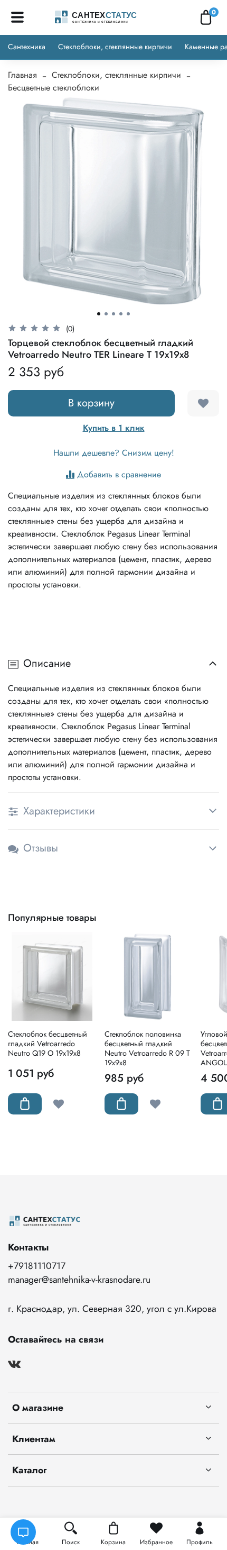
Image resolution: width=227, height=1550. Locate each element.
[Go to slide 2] (106, 313)
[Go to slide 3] (113, 313)
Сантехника (26, 46)
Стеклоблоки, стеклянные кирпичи (115, 46)
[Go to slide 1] (98, 313)
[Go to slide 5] (128, 313)
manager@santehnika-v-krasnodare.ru (79, 1279)
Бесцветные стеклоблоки (53, 87)
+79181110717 (36, 1266)
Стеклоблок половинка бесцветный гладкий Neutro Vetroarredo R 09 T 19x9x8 (147, 1048)
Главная (22, 75)
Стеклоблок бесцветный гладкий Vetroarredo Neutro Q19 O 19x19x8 (47, 1043)
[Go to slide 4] (120, 313)
